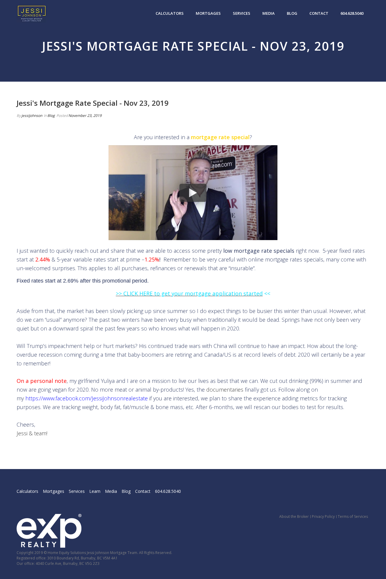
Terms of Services (353, 516)
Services (241, 13)
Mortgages (208, 13)
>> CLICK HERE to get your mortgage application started (189, 293)
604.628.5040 (351, 13)
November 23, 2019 (85, 115)
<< (266, 293)
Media (268, 13)
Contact (318, 13)
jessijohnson (31, 115)
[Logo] (32, 14)
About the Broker (294, 516)
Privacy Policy (323, 516)
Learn (94, 491)
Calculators (170, 13)
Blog (292, 13)
